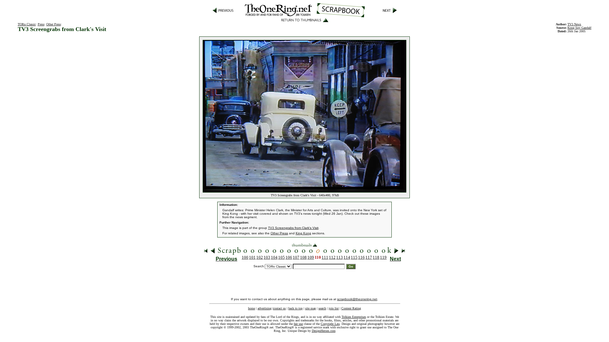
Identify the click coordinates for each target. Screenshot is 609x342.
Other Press (53, 24)
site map (310, 308)
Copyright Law (330, 324)
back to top (295, 308)
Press (41, 24)
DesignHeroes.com (324, 330)
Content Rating (351, 308)
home (251, 308)
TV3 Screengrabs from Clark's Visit (293, 228)
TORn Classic (27, 24)
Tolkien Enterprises (354, 317)
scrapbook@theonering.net (357, 299)
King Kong (303, 233)
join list (334, 308)
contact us (279, 308)
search (322, 308)
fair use (298, 324)
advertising (265, 308)
